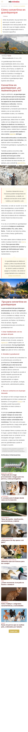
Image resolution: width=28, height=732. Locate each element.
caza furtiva (21, 163)
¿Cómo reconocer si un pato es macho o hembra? (12, 583)
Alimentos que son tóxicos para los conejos (12, 562)
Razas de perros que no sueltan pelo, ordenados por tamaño (12, 626)
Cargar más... (14, 631)
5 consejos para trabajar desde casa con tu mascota (12, 499)
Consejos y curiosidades (19, 6)
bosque (20, 401)
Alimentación (4, 6)
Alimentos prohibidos (7, 538)
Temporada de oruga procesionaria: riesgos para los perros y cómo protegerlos (12, 477)
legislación (4, 342)
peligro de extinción (15, 275)
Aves (2, 581)
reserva (23, 242)
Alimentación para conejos (8, 559)
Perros (10, 6)
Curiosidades (4, 496)
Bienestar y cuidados (7, 473)
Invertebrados (5, 517)
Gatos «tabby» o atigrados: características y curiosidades (12, 605)
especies (13, 134)
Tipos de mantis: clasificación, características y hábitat (12, 520)
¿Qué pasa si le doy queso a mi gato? (12, 541)
